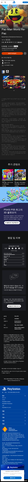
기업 (3, 405)
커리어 (3, 399)
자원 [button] (3, 420)
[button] (14, 82)
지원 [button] (3, 417)
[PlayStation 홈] (14, 2)
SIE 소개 (4, 397)
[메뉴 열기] (2, 2)
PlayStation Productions (7, 403)
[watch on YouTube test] (21, 87)
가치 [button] (3, 414)
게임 (6, 392)
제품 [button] (3, 411)
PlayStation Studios (6, 401)
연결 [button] (3, 423)
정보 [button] (3, 395)
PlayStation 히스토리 (6, 407)
